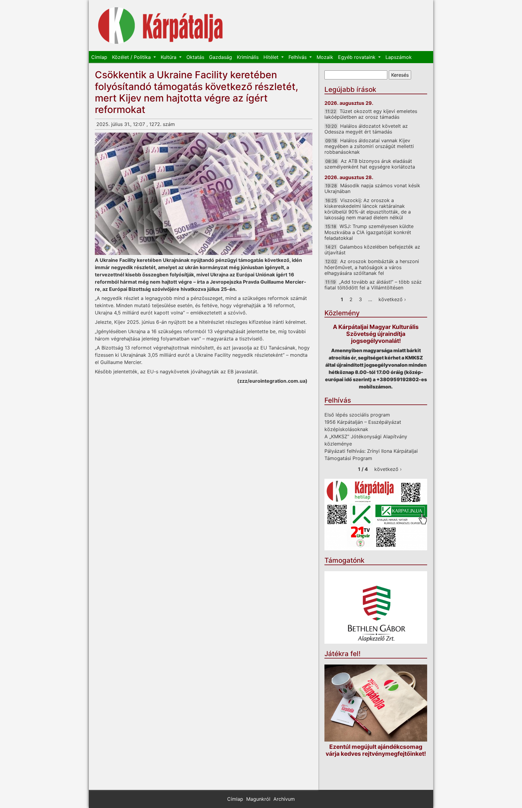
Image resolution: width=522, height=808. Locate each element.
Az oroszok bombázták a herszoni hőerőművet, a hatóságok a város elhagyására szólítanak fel (371, 267)
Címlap (99, 57)
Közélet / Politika (132, 57)
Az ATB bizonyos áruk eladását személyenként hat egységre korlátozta (369, 164)
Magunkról (258, 799)
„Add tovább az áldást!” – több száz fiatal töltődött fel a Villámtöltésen (373, 285)
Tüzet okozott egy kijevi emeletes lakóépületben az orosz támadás (370, 114)
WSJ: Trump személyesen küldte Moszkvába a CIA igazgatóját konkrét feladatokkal (369, 232)
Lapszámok (398, 57)
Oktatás (195, 57)
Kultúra (169, 57)
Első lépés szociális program (357, 415)
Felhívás (298, 57)
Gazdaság (220, 57)
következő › (392, 299)
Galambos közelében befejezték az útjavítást (372, 250)
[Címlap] (160, 25)
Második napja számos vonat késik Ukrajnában (372, 188)
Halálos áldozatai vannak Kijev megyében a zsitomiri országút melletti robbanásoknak (369, 146)
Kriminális (248, 57)
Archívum (284, 799)
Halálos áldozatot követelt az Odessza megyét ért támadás (366, 129)
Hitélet (271, 57)
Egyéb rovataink (357, 57)
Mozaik (325, 57)
